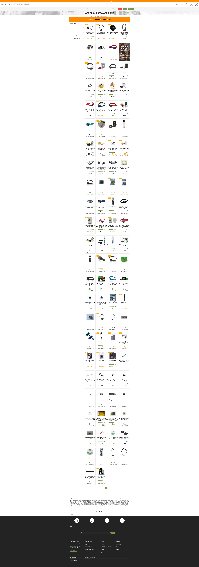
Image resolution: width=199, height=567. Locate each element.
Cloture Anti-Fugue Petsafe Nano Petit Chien (90, 245)
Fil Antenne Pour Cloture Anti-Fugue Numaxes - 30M (90, 457)
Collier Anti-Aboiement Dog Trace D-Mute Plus (112, 265)
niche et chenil (125, 505)
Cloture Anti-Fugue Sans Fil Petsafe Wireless (101, 72)
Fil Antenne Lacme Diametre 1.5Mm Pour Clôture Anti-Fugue (112, 187)
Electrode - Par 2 (113, 341)
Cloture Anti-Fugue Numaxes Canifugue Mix (124, 245)
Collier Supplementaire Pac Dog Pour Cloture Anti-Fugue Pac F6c (124, 207)
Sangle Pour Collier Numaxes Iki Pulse (90, 342)
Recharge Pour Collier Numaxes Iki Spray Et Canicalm (124, 130)
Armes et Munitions (68, 8)
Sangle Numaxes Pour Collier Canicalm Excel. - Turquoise (124, 361)
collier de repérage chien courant (105, 505)
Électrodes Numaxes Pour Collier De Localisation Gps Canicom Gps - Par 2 (101, 168)
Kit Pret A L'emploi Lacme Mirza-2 (101, 457)
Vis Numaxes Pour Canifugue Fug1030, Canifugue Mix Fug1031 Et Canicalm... (124, 322)
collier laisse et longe (99, 506)
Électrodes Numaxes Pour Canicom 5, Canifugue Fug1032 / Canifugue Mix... (124, 380)
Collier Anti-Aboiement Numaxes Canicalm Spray (113, 322)
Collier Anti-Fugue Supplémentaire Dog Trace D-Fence (90, 284)
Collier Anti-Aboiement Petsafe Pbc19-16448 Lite (101, 207)
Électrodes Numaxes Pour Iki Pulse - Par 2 (101, 400)
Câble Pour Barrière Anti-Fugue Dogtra (90, 303)
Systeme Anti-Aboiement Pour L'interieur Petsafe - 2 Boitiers (113, 226)
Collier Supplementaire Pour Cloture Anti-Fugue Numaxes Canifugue (113, 72)
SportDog (124, 504)
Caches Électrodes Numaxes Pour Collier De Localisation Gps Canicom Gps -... (90, 380)
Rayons (76, 27)
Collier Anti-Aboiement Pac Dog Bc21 (124, 91)
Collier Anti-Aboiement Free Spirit (90, 72)
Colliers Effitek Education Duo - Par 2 (90, 361)
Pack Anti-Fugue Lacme (113, 302)
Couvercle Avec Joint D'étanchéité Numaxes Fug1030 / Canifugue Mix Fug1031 (112, 419)
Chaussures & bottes (90, 8)
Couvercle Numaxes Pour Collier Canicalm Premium (101, 187)
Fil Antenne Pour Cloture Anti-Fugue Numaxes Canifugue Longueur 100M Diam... (101, 130)
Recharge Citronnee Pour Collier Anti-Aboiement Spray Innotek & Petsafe (90, 265)
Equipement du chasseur (76, 8)
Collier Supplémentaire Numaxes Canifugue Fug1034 (101, 33)
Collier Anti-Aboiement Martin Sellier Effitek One (101, 477)
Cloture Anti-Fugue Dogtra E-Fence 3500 (101, 265)
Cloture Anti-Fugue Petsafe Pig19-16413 (90, 149)
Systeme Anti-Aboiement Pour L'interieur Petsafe (90, 226)
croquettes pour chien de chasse (90, 506)
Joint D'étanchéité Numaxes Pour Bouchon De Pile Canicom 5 (90, 419)
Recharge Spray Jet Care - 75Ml (101, 341)
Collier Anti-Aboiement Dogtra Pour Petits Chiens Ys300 (90, 52)
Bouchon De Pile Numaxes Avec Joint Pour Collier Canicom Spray (112, 380)
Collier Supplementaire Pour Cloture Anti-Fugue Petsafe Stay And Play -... (124, 226)
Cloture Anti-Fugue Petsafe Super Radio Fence (112, 149)
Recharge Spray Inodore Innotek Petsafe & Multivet (112, 245)
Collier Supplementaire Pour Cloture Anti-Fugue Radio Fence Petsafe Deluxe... (90, 110)
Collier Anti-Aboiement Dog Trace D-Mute (90, 187)
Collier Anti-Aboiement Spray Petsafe (101, 245)
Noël (101, 552)
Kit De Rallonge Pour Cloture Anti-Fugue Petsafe (101, 149)
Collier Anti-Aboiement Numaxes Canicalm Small (113, 457)
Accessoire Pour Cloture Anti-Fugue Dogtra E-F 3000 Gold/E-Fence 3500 (101, 303)
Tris (76, 32)
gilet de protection (113, 505)
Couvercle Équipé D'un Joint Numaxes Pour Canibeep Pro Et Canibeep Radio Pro (101, 419)
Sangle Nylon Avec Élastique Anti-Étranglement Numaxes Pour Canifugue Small (113, 400)
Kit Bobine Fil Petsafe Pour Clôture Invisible (101, 91)
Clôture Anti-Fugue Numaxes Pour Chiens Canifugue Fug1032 (124, 438)
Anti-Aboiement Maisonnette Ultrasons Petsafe (113, 91)
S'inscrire (113, 532)
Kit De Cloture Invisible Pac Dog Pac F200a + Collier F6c (112, 130)
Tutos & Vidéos (131, 8)
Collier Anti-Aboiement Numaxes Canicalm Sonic (124, 457)
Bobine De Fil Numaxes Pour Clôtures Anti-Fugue (113, 438)
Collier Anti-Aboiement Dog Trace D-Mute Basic (112, 284)
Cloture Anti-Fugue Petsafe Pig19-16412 (124, 149)
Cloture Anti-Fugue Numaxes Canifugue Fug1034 (90, 33)
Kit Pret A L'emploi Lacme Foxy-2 (112, 207)
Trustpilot (71, 514)
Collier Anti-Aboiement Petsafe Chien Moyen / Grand (113, 110)
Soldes (102, 547)
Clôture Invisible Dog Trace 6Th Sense (124, 284)
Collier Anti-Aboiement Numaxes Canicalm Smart (101, 322)
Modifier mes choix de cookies (90, 549)
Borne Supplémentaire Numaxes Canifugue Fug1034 (112, 33)
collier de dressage (96, 505)
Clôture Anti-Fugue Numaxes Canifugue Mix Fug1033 (101, 380)
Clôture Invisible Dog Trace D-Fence (101, 284)
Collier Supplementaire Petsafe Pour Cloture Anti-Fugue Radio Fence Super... (101, 226)
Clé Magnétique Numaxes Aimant (101, 438)
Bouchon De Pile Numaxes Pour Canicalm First (90, 438)
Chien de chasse (97, 8)
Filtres (76, 35)
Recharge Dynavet (124, 302)
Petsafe (72, 505)
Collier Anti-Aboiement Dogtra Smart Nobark (101, 52)
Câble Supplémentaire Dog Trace (124, 265)
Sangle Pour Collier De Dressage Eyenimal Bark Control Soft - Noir (90, 477)
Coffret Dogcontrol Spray (113, 360)
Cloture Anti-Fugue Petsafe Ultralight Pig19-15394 (124, 110)
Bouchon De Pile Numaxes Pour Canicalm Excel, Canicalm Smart (124, 400)
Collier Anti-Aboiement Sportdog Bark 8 (90, 91)
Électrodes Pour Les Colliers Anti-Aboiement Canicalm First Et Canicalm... (90, 400)
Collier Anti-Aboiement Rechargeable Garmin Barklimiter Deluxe (124, 33)
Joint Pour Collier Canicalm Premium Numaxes (124, 168)
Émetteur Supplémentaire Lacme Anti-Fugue (124, 187)
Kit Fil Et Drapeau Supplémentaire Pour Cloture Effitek (124, 342)
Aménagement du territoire (106, 8)
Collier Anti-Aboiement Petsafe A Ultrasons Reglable (113, 168)
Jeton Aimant (101, 360)
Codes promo (103, 544)
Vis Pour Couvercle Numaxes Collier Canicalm (124, 419)
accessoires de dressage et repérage (107, 506)
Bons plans (119, 8)
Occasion (114, 8)
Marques (125, 8)
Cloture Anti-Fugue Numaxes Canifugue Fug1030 (90, 168)
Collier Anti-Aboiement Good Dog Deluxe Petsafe (90, 207)
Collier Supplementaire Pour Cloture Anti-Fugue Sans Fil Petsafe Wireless (112, 52)
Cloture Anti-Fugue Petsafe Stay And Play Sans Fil (124, 72)
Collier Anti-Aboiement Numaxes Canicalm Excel (90, 130)
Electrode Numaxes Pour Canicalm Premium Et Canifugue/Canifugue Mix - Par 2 (90, 323)
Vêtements (83, 8)
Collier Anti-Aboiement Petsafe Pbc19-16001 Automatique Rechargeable (101, 110)
